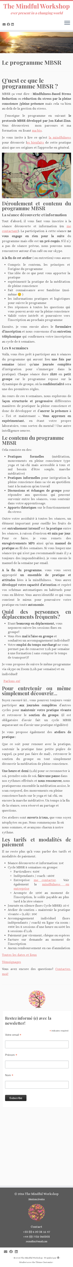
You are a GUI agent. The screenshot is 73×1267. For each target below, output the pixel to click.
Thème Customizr (44, 1262)
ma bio (37, 130)
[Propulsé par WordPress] (58, 1257)
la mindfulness (60, 137)
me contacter (45, 880)
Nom (9, 1075)
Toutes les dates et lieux (19, 955)
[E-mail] (5, 24)
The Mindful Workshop (36, 6)
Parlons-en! (12, 681)
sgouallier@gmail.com (36, 1241)
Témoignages (11, 962)
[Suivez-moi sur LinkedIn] (13, 24)
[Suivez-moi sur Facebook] (9, 24)
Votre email (13, 1035)
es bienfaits (35, 142)
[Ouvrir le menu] (67, 23)
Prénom (11, 1055)
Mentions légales (36, 1199)
